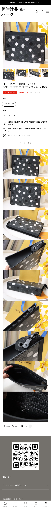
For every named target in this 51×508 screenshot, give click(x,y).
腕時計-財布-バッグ (13, 11)
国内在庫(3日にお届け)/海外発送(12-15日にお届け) (25, 2)
